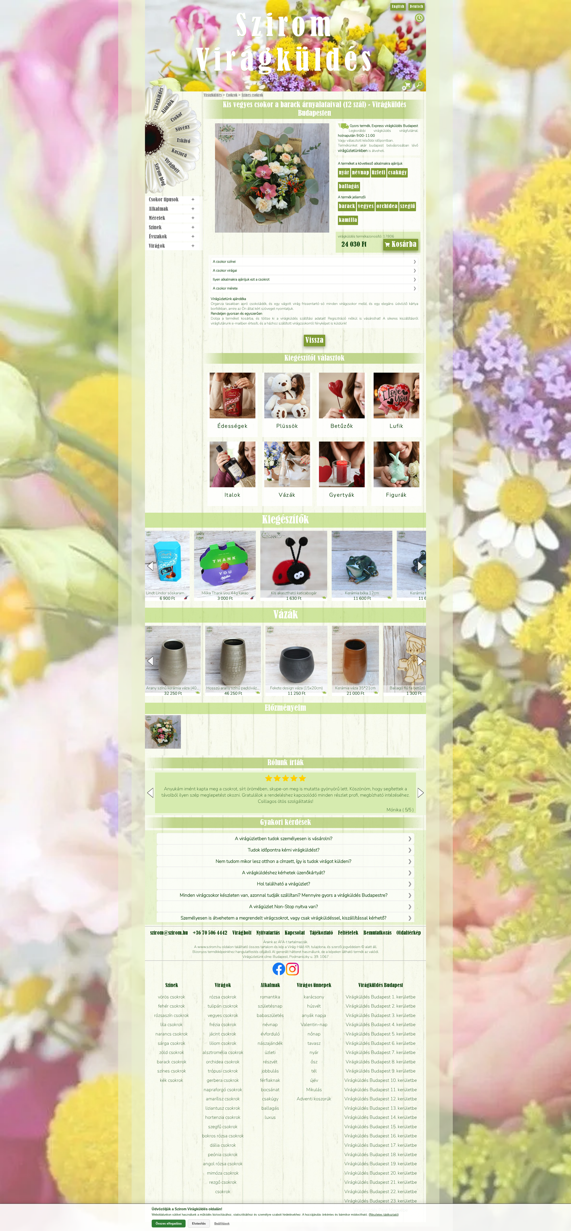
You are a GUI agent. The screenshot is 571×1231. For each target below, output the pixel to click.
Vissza (314, 340)
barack (347, 206)
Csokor (177, 117)
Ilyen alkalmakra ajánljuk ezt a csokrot (241, 279)
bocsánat (270, 1089)
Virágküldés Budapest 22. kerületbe (380, 1191)
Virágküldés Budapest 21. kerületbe (380, 1182)
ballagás (349, 186)
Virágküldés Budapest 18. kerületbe (380, 1154)
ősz (314, 1062)
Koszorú (179, 153)
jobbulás (270, 1071)
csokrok (222, 1191)
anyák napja (314, 1015)
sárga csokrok (171, 1043)
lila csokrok (171, 1024)
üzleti (378, 173)
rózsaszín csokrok (171, 1015)
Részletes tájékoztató (384, 1214)
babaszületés (270, 1015)
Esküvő (184, 141)
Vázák (285, 615)
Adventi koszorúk (314, 1099)
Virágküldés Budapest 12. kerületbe (380, 1099)
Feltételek (348, 933)
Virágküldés (213, 95)
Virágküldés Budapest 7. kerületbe (381, 1052)
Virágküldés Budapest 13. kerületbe (380, 1108)
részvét (270, 1062)
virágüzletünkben (353, 150)
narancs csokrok (171, 1034)
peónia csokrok (223, 1154)
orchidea (387, 206)
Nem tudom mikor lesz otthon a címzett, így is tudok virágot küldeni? (283, 861)
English (398, 6)
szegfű (407, 206)
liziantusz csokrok (222, 1108)
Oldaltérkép (408, 933)
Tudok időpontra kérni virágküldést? (283, 850)
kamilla (348, 220)
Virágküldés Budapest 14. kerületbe (380, 1117)
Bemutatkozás (377, 933)
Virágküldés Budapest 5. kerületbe (381, 1034)
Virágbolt (171, 165)
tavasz (314, 1043)
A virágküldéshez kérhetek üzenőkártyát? (283, 873)
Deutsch (416, 6)
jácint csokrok (222, 1034)
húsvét (314, 1006)
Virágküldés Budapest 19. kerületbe (380, 1164)
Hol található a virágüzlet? (283, 884)
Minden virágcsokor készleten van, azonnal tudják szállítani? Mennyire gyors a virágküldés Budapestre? (283, 895)
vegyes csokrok (223, 1015)
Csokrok (231, 95)
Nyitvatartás (268, 933)
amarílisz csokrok (223, 1099)
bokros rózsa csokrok (223, 1136)
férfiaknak (270, 1080)
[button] (421, 566)
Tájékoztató (321, 933)
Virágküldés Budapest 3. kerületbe (381, 1015)
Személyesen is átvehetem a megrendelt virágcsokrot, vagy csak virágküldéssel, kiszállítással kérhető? (283, 918)
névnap (360, 173)
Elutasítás (199, 1223)
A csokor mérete (225, 288)
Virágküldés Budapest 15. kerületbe (380, 1127)
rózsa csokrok (222, 997)
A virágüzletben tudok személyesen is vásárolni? (283, 838)
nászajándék (270, 1043)
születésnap (270, 1006)
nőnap (314, 1034)
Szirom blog (159, 174)
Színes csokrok (252, 95)
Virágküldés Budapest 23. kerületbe (380, 1201)
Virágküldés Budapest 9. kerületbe (381, 1071)
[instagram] (292, 969)
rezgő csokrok (223, 1182)
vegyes (366, 206)
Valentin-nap (314, 1024)
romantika (270, 997)
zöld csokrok (171, 1052)
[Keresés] (419, 85)
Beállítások (222, 1223)
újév (314, 1080)
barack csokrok (171, 1062)
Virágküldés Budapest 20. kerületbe (380, 1173)
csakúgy (397, 173)
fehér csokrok (171, 1006)
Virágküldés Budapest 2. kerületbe (381, 1006)
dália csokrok (223, 1145)
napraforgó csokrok (223, 1089)
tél (314, 1071)
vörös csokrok (171, 997)
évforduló (270, 1034)
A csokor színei (224, 261)
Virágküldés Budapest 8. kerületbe (381, 1062)
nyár (344, 173)
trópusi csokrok (223, 1071)
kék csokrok (171, 1080)
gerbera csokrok (223, 1080)
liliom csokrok (222, 1043)
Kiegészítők (285, 520)
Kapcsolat (295, 933)
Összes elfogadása (169, 1223)
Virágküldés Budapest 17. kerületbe (380, 1145)
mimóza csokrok (223, 1173)
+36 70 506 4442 (210, 933)
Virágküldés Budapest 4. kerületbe (381, 1024)
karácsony (314, 997)
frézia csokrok (222, 1024)
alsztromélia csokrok (223, 1052)
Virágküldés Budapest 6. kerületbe (381, 1043)
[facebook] (279, 969)
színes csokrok (171, 1071)
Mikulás (314, 1089)
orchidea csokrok (223, 1062)
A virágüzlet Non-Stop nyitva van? (283, 906)
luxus (270, 1117)
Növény (182, 128)
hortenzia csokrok (222, 1117)
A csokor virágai (225, 270)
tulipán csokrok (223, 1006)
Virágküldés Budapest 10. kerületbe (380, 1080)
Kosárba (403, 244)
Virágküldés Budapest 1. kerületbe (381, 997)
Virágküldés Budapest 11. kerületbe (380, 1089)
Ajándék (168, 107)
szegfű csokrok (223, 1127)
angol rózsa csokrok (223, 1164)
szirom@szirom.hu (169, 933)
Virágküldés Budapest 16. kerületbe (380, 1136)
